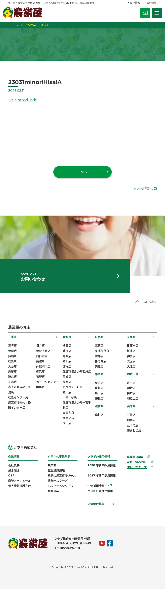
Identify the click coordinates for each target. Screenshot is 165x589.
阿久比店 (68, 418)
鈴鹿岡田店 (43, 366)
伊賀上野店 (43, 351)
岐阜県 (99, 337)
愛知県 (67, 337)
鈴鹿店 (12, 356)
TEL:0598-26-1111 (67, 548)
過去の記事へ (143, 189)
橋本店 (131, 393)
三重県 (12, 337)
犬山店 (67, 423)
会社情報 (135, 2)
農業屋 (52, 465)
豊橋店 (67, 351)
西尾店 (67, 366)
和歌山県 (132, 374)
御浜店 (40, 371)
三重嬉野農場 (56, 470)
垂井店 (99, 356)
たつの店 (132, 425)
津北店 (12, 376)
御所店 (131, 356)
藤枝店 (99, 398)
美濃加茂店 (102, 351)
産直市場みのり (137, 462)
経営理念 (14, 470)
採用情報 (151, 2)
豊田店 (67, 392)
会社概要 (14, 465)
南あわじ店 (134, 430)
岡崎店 (67, 376)
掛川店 (99, 388)
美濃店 (99, 366)
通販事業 (53, 491)
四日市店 (41, 356)
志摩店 (12, 371)
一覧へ (82, 172)
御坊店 (131, 388)
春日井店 (68, 413)
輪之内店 (100, 361)
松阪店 (12, 361)
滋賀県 (99, 406)
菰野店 (40, 376)
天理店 (131, 366)
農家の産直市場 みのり (62, 475)
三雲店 (12, 345)
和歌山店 (132, 398)
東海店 (67, 382)
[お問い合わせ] (145, 13)
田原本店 (132, 345)
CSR (11, 475)
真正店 (99, 345)
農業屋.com (135, 457)
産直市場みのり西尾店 (77, 371)
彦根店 (99, 415)
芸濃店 (40, 361)
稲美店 (131, 420)
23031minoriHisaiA (22, 100)
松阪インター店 (18, 397)
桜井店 (131, 351)
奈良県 (131, 337)
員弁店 (40, 345)
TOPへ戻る (149, 302)
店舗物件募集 (96, 504)
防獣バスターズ (58, 481)
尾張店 (67, 356)
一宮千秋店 (70, 397)
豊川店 (67, 361)
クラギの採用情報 (99, 456)
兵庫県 (131, 406)
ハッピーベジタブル (60, 486)
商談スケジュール (19, 481)
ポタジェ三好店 (72, 387)
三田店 (131, 415)
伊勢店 (12, 351)
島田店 (99, 393)
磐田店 (99, 383)
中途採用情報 (96, 486)
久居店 (12, 382)
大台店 (12, 366)
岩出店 (131, 383)
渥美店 (67, 345)
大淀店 (131, 361)
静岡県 (99, 374)
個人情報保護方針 (19, 486)
